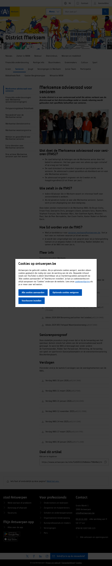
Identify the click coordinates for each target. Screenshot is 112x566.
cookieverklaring (82, 281)
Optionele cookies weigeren (66, 292)
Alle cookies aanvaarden (33, 292)
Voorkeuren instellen (31, 300)
